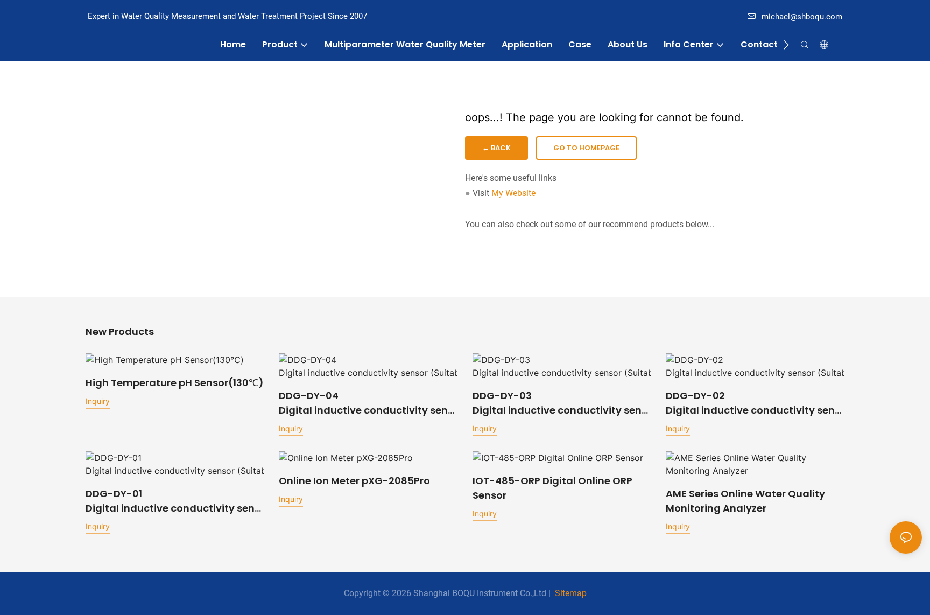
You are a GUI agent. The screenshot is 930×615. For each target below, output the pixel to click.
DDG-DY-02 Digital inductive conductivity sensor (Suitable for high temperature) (753, 403)
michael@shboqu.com (802, 17)
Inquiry (98, 401)
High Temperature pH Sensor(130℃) (175, 382)
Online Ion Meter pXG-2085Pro (354, 480)
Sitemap (571, 593)
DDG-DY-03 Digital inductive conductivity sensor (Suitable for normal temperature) (560, 403)
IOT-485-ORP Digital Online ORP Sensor (552, 488)
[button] (786, 45)
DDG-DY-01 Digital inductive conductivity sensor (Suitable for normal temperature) (173, 501)
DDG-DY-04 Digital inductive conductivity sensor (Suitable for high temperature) (366, 403)
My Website (513, 193)
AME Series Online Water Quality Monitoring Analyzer (745, 501)
